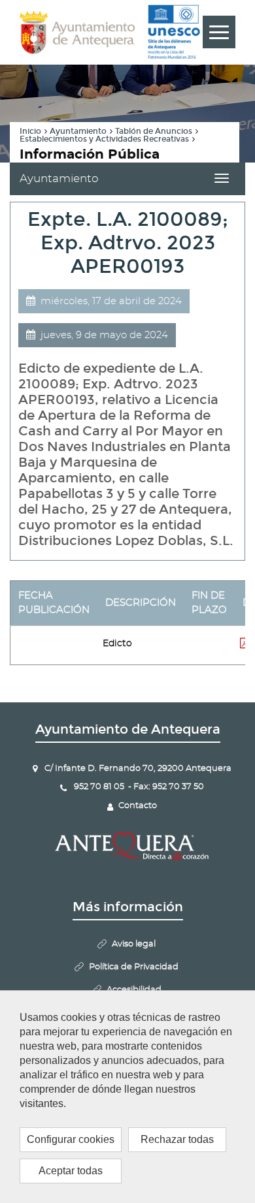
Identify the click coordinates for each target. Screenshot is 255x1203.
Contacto (137, 806)
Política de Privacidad (133, 967)
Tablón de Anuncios (153, 131)
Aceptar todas (71, 1170)
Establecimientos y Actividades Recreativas (104, 139)
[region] (127, 1096)
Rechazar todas (177, 1139)
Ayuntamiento (78, 131)
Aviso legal (134, 944)
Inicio (30, 131)
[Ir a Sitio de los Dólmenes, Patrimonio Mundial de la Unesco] (173, 32)
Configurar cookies (70, 1139)
